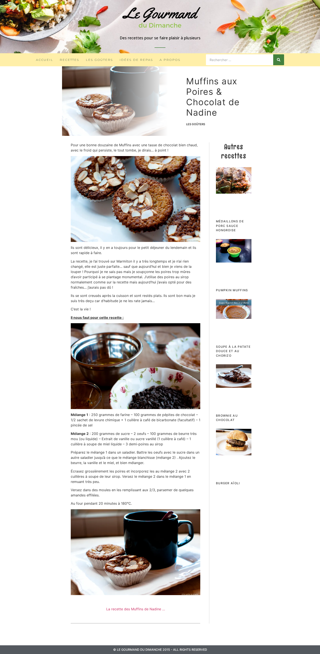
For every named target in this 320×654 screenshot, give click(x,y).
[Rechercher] (278, 59)
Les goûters (99, 60)
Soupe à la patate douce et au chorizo (233, 351)
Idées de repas (136, 60)
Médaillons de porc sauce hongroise (230, 226)
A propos (170, 60)
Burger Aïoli (228, 483)
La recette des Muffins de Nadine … (135, 609)
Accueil (44, 60)
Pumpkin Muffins (232, 290)
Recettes (69, 60)
